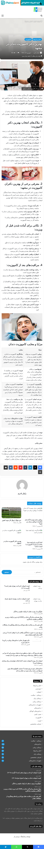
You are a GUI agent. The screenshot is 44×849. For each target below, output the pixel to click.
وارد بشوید (26, 562)
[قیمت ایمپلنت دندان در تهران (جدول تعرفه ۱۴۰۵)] (36, 603)
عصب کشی (37, 714)
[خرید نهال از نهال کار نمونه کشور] (11, 512)
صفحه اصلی (37, 21)
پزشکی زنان (37, 698)
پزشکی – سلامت (36, 695)
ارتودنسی (38, 689)
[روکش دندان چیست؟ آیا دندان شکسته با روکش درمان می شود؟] (32, 512)
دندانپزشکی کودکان (35, 711)
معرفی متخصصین (35, 724)
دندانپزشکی (37, 708)
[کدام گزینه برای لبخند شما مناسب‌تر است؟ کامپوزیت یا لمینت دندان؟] (32, 534)
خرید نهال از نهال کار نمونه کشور (11, 520)
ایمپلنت (39, 692)
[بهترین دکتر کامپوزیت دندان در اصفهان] (11, 534)
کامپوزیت (28, 39)
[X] (35, 467)
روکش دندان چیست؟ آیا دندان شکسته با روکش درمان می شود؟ (33, 522)
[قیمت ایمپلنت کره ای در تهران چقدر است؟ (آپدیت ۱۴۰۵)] (36, 590)
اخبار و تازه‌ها (28, 21)
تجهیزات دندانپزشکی (35, 705)
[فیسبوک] (40, 467)
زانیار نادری (36, 53)
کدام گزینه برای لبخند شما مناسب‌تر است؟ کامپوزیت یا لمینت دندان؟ (34, 544)
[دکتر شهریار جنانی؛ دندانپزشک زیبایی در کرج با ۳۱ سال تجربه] (36, 645)
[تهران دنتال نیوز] (38, 9)
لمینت (39, 721)
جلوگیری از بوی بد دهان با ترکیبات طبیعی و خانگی (27, 611)
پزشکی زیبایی (37, 701)
